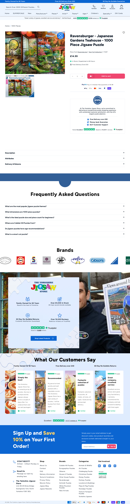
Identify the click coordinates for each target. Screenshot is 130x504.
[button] (41, 13)
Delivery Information (47, 474)
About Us (43, 465)
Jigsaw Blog (44, 486)
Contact (43, 468)
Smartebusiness (35, 502)
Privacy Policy (45, 480)
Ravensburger (82, 52)
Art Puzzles (83, 468)
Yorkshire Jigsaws (85, 496)
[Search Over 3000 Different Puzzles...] (38, 6)
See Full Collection (95, 52)
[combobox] (23, 7)
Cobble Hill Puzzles (66, 465)
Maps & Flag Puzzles (86, 486)
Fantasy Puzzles (84, 480)
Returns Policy (45, 483)
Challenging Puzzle (86, 471)
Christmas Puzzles (85, 474)
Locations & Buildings (87, 483)
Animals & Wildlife (85, 465)
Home (7, 26)
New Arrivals (64, 491)
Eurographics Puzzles (67, 468)
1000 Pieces (16, 26)
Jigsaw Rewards (46, 489)
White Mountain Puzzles (65, 487)
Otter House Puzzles (66, 477)
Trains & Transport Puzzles (85, 492)
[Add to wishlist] (123, 32)
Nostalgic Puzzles (85, 489)
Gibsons (62, 471)
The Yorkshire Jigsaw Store (17, 502)
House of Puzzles (65, 474)
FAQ (41, 471)
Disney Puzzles (84, 477)
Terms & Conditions (47, 477)
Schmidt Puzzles (65, 483)
